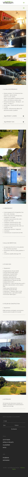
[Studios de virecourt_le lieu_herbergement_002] (13, 185)
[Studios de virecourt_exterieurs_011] (13, 394)
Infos (4, 447)
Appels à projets (8, 442)
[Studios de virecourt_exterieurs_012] (13, 375)
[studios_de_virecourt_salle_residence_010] (13, 66)
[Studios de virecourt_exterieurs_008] (13, 357)
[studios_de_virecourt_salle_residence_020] (13, 47)
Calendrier (6, 445)
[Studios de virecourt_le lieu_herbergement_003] (13, 166)
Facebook (6, 457)
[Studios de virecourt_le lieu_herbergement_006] (13, 147)
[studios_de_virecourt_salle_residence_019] (13, 84)
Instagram (6, 460)
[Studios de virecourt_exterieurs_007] (13, 338)
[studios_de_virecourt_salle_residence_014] (13, 28)
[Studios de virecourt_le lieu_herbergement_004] (13, 203)
